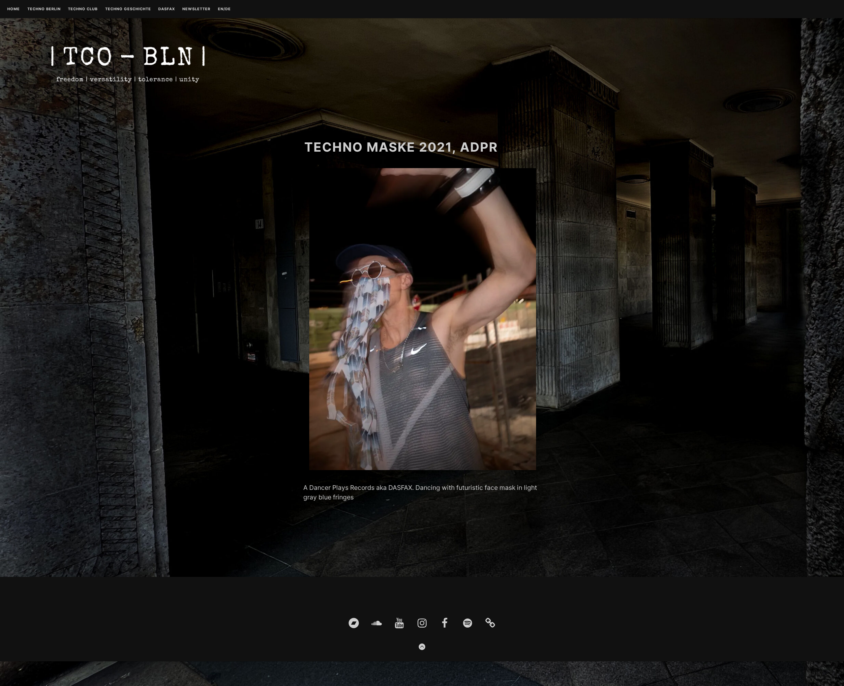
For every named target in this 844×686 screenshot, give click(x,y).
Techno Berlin (44, 9)
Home (13, 9)
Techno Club (83, 9)
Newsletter (196, 9)
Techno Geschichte (128, 9)
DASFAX (166, 9)
